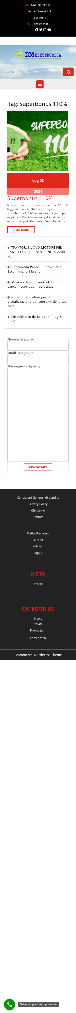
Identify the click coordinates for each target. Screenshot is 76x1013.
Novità (38, 624)
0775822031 (41, 24)
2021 (38, 191)
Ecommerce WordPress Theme (38, 655)
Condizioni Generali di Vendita (38, 497)
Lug (35, 180)
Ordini (38, 540)
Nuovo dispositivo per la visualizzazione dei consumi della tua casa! (37, 301)
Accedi (38, 584)
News (38, 618)
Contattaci (38, 467)
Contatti (38, 517)
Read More (24, 230)
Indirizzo (38, 546)
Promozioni (38, 630)
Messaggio (23, 366)
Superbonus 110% (30, 198)
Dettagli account (38, 533)
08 (42, 180)
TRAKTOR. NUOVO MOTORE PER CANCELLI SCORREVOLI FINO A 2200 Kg (36, 251)
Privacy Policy (38, 504)
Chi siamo (38, 510)
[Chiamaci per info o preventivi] (9, 1004)
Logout (38, 553)
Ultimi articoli (38, 638)
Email (20, 353)
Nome (20, 339)
